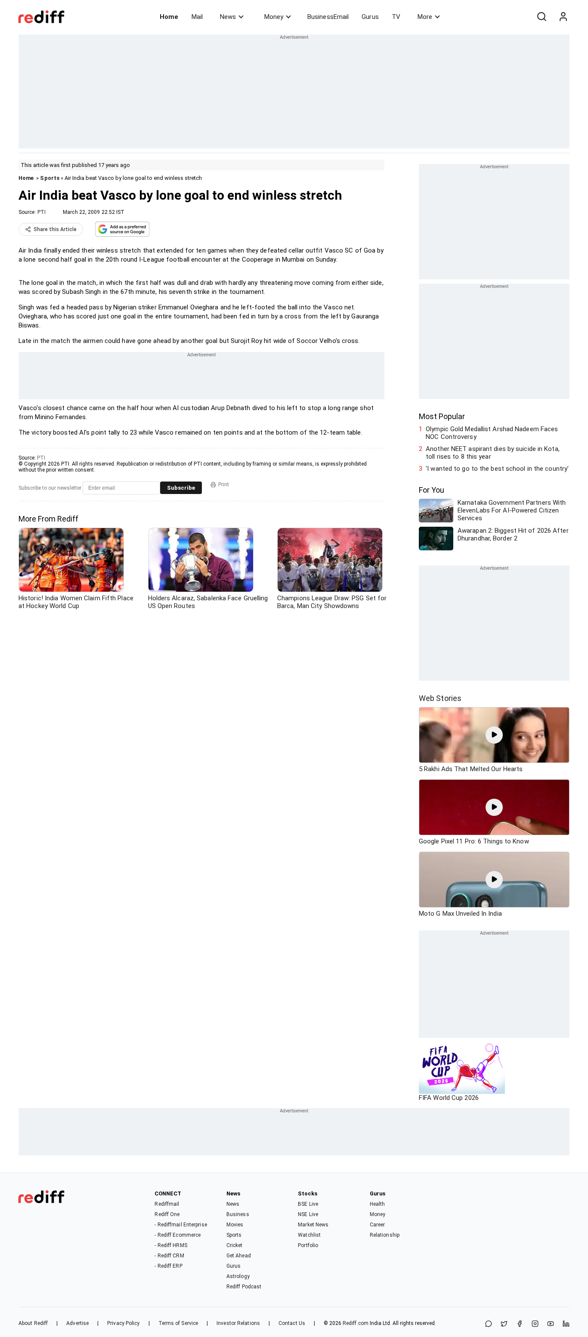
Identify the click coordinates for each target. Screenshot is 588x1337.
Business (237, 1214)
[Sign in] (563, 17)
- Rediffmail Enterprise (181, 1225)
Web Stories (440, 698)
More (425, 17)
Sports (49, 178)
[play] (494, 735)
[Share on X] (504, 1324)
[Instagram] (535, 1324)
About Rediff (33, 1323)
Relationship (384, 1235)
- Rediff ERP (168, 1266)
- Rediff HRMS (171, 1245)
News (228, 17)
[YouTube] (550, 1324)
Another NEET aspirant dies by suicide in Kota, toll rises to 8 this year (493, 452)
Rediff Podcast (243, 1287)
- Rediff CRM (169, 1256)
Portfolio (308, 1245)
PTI (41, 212)
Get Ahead (238, 1256)
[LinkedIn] (566, 1324)
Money (273, 17)
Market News (313, 1225)
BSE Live (308, 1204)
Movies (235, 1225)
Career (377, 1225)
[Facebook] (519, 1324)
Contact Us (292, 1323)
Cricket (234, 1245)
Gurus (370, 17)
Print (223, 485)
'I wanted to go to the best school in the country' (497, 468)
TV (396, 17)
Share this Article (55, 229)
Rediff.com (355, 1323)
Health (377, 1204)
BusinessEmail (328, 17)
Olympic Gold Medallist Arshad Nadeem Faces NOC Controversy (492, 433)
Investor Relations (238, 1323)
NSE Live (308, 1214)
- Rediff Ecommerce (178, 1235)
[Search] (541, 17)
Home (169, 17)
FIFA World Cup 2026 (449, 1098)
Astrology (238, 1276)
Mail (197, 17)
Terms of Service (178, 1323)
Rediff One (167, 1214)
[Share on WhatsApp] (488, 1324)
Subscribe (181, 488)
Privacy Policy (123, 1323)
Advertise (77, 1323)
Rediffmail (167, 1204)
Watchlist (309, 1235)
